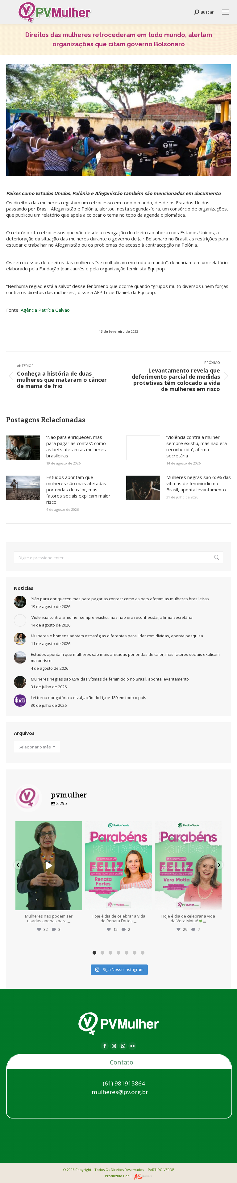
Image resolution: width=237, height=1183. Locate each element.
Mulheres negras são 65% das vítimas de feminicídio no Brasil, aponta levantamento (198, 483)
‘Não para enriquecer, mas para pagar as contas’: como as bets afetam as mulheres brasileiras (76, 446)
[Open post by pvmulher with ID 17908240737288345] (118, 865)
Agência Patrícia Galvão (45, 310)
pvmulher (48, 827)
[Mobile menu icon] (225, 12)
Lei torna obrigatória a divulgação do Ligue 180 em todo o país (88, 697)
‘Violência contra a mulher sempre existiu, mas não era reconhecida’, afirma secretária (196, 446)
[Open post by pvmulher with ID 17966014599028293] (188, 865)
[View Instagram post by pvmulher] (76, 904)
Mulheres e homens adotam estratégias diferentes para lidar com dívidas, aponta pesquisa (117, 636)
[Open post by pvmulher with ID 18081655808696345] (48, 865)
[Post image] (23, 447)
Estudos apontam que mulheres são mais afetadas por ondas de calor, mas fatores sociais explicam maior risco (78, 489)
